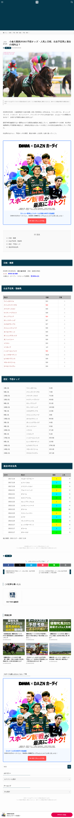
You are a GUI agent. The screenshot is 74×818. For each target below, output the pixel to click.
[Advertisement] (37, 17)
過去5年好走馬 (13, 247)
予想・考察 (7, 47)
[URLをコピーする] (65, 565)
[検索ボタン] (72, 2)
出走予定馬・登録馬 (15, 241)
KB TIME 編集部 (12, 602)
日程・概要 (12, 238)
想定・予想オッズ (14, 244)
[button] (8, 565)
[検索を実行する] (69, 767)
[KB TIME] (37, 2)
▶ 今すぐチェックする (37, 221)
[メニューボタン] (2, 2)
